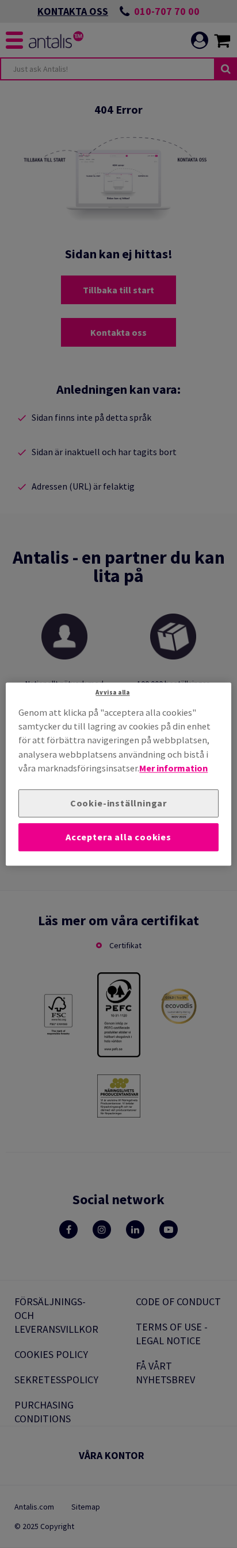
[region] (118, 774)
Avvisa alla (112, 692)
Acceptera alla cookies (118, 837)
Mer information (173, 768)
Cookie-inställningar (118, 803)
